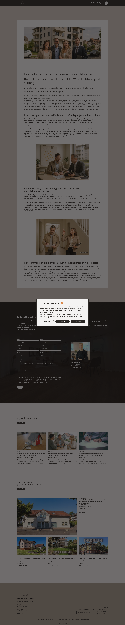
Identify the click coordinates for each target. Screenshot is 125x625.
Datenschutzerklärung (46, 316)
